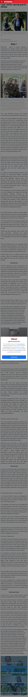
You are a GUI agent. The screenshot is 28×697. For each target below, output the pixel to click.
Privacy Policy (6, 347)
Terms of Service (21, 344)
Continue (14, 357)
